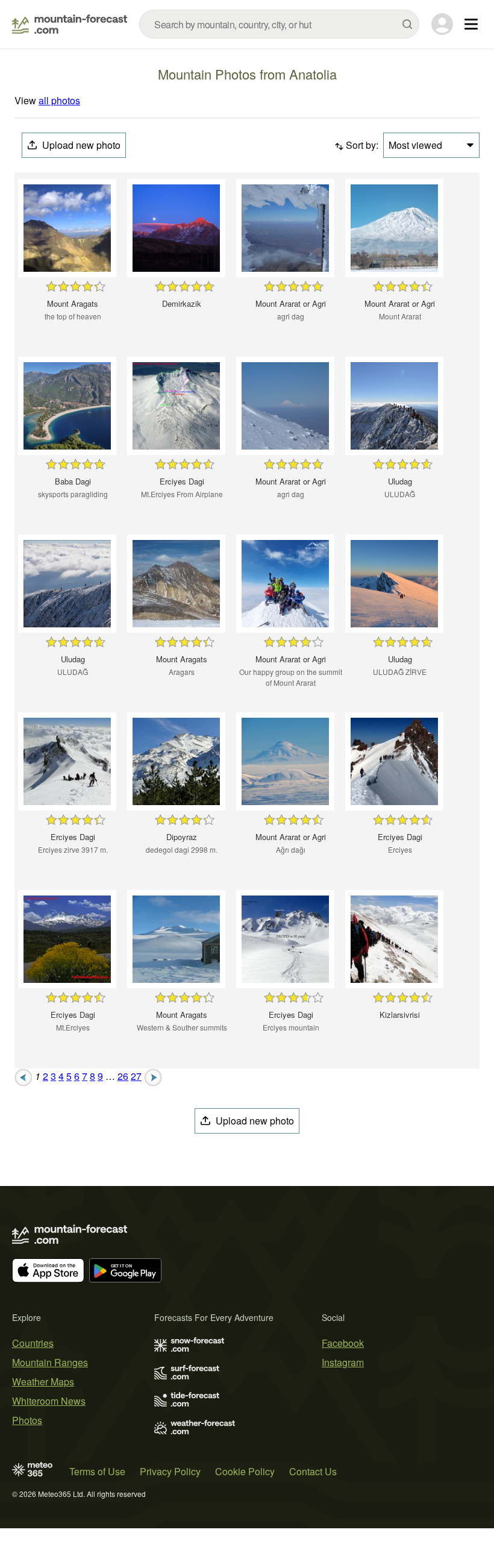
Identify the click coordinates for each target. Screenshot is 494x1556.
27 (136, 1076)
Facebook (343, 1343)
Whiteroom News (49, 1401)
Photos (27, 1420)
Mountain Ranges (50, 1362)
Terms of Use (97, 1471)
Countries (33, 1343)
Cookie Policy (245, 1471)
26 (122, 1076)
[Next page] (153, 1076)
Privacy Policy (170, 1471)
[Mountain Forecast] (69, 24)
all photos (59, 100)
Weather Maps (43, 1381)
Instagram (343, 1362)
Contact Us (313, 1471)
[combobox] (279, 24)
